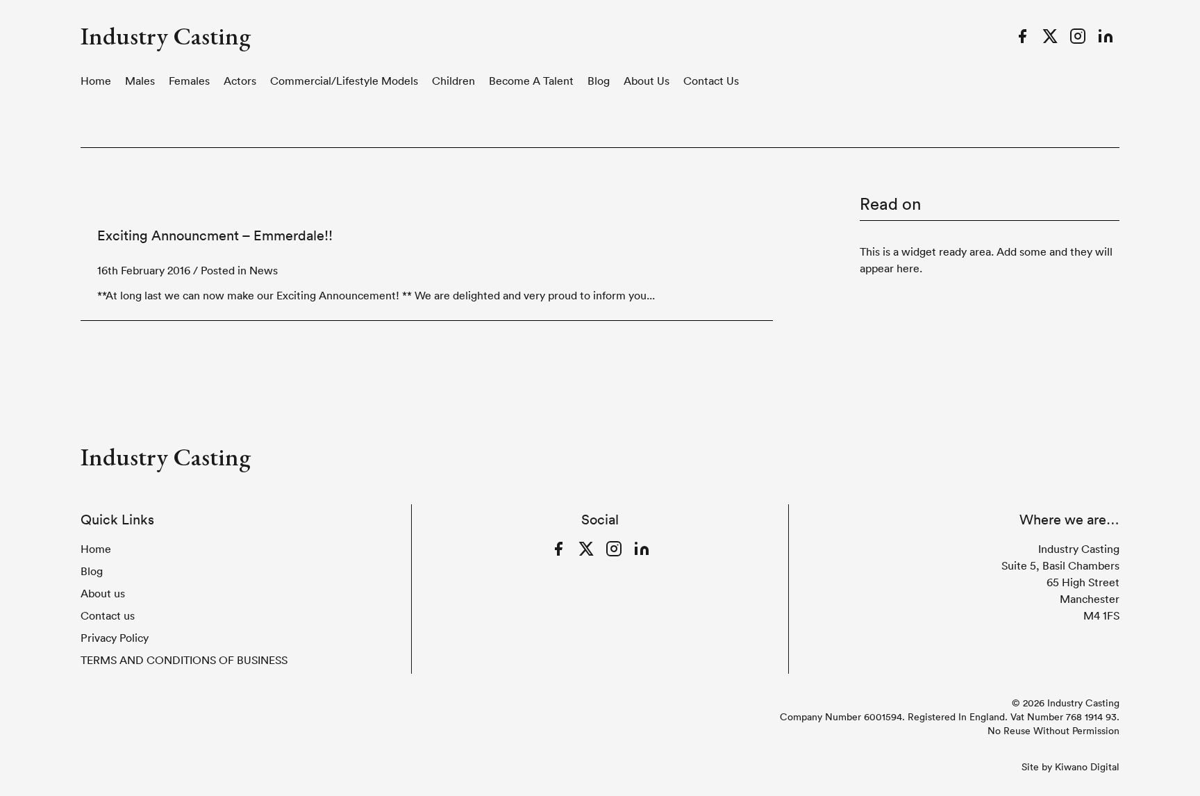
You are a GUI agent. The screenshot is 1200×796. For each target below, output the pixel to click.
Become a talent (531, 81)
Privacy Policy (115, 638)
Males (140, 81)
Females (189, 81)
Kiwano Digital (1087, 767)
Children (453, 81)
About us (646, 81)
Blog (599, 81)
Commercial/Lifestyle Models (344, 81)
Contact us (711, 81)
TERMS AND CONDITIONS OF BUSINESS (184, 660)
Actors (240, 81)
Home (96, 81)
